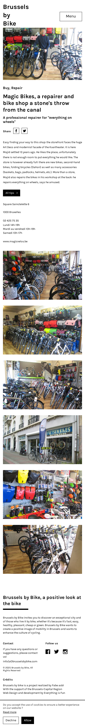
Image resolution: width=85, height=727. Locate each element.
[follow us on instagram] (65, 651)
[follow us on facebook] (47, 651)
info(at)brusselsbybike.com (20, 661)
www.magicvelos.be (15, 241)
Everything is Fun (54, 693)
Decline (11, 720)
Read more (9, 712)
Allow (27, 720)
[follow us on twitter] (56, 651)
